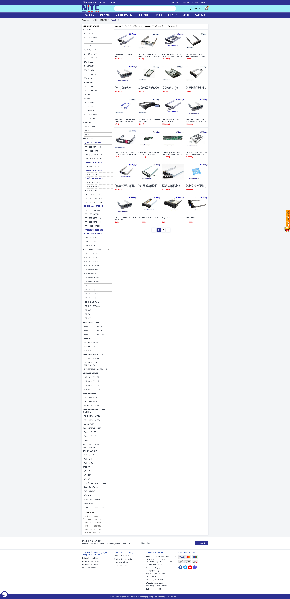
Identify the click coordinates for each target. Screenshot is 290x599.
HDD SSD (87, 310)
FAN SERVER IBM (90, 440)
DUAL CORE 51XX (91, 50)
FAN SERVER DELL (91, 432)
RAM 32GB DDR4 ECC (93, 155)
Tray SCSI (87, 350)
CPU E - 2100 (89, 46)
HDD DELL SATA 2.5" (92, 261)
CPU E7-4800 (89, 102)
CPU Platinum (89, 111)
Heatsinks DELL (90, 135)
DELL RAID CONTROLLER (93, 358)
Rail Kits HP (88, 459)
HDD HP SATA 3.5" (91, 298)
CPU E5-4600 (89, 106)
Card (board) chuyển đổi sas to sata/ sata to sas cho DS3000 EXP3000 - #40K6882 (149, 153)
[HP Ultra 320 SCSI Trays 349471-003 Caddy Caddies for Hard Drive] (173, 74)
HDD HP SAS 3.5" (90, 290)
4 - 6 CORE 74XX (90, 38)
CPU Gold (87, 94)
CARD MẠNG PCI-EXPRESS (94, 401)
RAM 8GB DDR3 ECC (93, 194)
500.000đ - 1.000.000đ (93, 529)
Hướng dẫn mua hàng (90, 558)
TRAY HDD (87, 338)
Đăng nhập (185, 2)
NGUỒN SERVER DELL (92, 377)
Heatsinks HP (89, 131)
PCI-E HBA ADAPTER (92, 416)
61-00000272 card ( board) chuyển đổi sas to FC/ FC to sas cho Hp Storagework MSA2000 (172, 153)
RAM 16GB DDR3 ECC (93, 198)
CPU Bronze (88, 62)
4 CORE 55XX (89, 98)
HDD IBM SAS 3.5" (91, 274)
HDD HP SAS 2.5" (90, 286)
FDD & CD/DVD (89, 491)
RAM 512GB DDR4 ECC (94, 171)
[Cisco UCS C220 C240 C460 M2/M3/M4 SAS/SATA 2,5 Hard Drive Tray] (197, 139)
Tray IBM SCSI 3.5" (192, 218)
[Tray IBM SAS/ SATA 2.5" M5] (149, 205)
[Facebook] (180, 567)
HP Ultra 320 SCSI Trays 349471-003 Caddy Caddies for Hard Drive (172, 88)
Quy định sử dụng (121, 565)
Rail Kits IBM (88, 463)
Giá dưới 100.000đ (92, 516)
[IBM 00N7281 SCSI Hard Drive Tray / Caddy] (149, 107)
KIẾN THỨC (144, 15)
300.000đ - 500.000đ (93, 526)
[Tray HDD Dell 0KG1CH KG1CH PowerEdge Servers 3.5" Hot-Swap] (173, 41)
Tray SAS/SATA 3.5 (91, 346)
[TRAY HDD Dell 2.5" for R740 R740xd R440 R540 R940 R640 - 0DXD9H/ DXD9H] (173, 172)
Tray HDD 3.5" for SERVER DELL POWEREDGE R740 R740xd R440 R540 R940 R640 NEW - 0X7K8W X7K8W (149, 186)
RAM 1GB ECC (90, 238)
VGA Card (87, 495)
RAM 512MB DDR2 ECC (94, 230)
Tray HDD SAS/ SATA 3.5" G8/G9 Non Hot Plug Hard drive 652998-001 (195, 55)
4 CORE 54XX (89, 82)
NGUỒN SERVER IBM (92, 385)
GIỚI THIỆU (172, 15)
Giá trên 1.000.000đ (92, 532)
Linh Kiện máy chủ (124, 15)
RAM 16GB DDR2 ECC (93, 226)
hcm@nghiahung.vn (153, 571)
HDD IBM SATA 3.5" (91, 282)
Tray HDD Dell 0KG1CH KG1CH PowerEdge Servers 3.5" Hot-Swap (173, 55)
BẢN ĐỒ (159, 15)
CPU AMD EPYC (90, 119)
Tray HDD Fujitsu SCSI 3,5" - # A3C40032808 (125, 219)
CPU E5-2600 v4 (90, 90)
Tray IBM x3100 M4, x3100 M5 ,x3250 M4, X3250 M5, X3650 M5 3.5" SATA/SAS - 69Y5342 (126, 186)
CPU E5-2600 (89, 42)
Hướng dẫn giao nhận (90, 564)
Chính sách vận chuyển (123, 559)
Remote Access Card (92, 499)
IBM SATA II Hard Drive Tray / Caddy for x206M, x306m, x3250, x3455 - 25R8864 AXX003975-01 (125, 121)
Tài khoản (197, 8)
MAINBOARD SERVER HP (93, 330)
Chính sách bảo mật (121, 556)
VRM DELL (88, 479)
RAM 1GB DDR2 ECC (92, 210)
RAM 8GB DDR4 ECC (93, 147)
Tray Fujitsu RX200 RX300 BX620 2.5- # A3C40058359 (196, 120)
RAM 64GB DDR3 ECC (93, 182)
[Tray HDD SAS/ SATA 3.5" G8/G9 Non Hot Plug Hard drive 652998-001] (197, 41)
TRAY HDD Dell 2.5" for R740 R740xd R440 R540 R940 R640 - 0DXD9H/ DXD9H (172, 186)
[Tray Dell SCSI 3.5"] (173, 205)
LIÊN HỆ (186, 15)
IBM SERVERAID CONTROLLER (95, 369)
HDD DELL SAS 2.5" (91, 253)
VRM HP (87, 471)
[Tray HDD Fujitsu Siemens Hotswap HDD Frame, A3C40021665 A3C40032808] (126, 74)
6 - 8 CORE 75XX (90, 54)
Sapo (178, 597)
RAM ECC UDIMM (91, 174)
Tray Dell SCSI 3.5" (168, 218)
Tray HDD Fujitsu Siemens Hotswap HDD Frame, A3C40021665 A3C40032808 (125, 88)
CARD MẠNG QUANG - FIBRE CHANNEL (94, 410)
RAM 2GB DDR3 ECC (93, 186)
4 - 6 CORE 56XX (90, 115)
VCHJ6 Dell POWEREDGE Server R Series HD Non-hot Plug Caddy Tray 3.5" (196, 88)
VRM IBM (87, 475)
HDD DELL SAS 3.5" (91, 257)
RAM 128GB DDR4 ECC (94, 163)
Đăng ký (195, 2)
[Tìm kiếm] (172, 8)
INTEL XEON (89, 34)
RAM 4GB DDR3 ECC (93, 190)
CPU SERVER (88, 30)
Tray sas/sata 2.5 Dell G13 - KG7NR (124, 55)
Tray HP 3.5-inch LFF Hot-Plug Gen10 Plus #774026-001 (126, 153)
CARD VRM (87, 467)
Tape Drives (88, 503)
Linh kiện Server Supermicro (93, 507)
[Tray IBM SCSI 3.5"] (197, 205)
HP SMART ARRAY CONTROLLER (91, 363)
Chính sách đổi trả (121, 562)
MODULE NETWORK (91, 405)
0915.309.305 (151, 576)
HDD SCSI (88, 318)
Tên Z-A (137, 26)
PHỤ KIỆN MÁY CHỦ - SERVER (94, 483)
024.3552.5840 (161, 574)
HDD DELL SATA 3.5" (92, 265)
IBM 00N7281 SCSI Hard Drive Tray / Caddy (149, 120)
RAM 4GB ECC (90, 246)
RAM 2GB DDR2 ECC (93, 214)
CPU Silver (88, 78)
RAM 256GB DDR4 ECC (94, 167)
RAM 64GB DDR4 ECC (93, 159)
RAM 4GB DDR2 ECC (93, 218)
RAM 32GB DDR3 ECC (93, 202)
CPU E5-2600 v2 (90, 58)
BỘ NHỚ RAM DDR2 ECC (93, 206)
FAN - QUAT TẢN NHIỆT (92, 428)
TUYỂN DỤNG (200, 15)
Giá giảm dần (173, 26)
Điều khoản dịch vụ (89, 568)
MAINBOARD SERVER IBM (94, 334)
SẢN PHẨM (104, 15)
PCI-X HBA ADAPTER (92, 420)
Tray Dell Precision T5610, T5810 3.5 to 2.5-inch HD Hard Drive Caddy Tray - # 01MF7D (197, 186)
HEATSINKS (87, 123)
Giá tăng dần (159, 26)
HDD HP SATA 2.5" (91, 294)
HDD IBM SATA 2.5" (91, 278)
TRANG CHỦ (89, 15)
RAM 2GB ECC (90, 242)
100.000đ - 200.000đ (93, 519)
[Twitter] (185, 567)
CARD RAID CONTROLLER (93, 354)
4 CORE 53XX (89, 66)
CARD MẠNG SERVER (91, 393)
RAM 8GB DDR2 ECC (93, 222)
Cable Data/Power (91, 487)
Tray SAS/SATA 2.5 (91, 342)
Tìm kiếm (175, 2)
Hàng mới (147, 26)
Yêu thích (113, 2)
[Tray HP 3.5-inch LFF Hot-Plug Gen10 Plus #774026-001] (126, 139)
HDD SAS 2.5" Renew (92, 302)
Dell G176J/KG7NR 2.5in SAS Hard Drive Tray (172, 120)
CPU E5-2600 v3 (90, 74)
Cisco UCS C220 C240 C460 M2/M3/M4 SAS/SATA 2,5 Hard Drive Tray (196, 153)
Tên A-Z (128, 26)
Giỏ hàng (204, 2)
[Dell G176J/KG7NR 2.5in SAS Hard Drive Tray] (173, 107)
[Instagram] (195, 567)
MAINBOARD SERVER (91, 322)
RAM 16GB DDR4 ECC (93, 151)
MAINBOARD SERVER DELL (94, 326)
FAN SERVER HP (90, 436)
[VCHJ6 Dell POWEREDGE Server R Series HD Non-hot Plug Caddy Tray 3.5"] (197, 74)
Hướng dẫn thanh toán (90, 561)
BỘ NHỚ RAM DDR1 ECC (93, 233)
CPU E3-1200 (89, 70)
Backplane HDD (89, 447)
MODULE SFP (89, 424)
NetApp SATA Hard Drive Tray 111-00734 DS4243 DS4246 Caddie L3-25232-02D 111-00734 (149, 88)
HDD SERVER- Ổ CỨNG (92, 249)
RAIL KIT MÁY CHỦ (90, 451)
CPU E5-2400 (89, 86)
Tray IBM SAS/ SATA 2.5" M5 (148, 218)
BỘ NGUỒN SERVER (90, 373)
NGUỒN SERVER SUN (92, 389)
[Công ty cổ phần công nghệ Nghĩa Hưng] (90, 8)
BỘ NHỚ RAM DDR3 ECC (93, 178)
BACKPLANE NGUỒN (91, 444)
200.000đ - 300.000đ (93, 523)
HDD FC (87, 314)
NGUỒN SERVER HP (91, 381)
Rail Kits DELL (89, 455)
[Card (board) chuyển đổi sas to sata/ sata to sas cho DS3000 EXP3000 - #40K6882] (149, 139)
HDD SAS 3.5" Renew (92, 306)
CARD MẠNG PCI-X (91, 397)
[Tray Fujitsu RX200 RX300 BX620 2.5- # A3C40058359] (197, 107)
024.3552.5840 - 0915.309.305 (96, 2)
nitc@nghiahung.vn (159, 568)
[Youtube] (190, 567)
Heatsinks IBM (89, 127)
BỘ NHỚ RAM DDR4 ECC (93, 143)
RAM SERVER (88, 139)
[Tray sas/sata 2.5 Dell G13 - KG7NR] (126, 41)
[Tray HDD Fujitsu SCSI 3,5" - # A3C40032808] (126, 205)
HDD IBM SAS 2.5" (91, 270)
